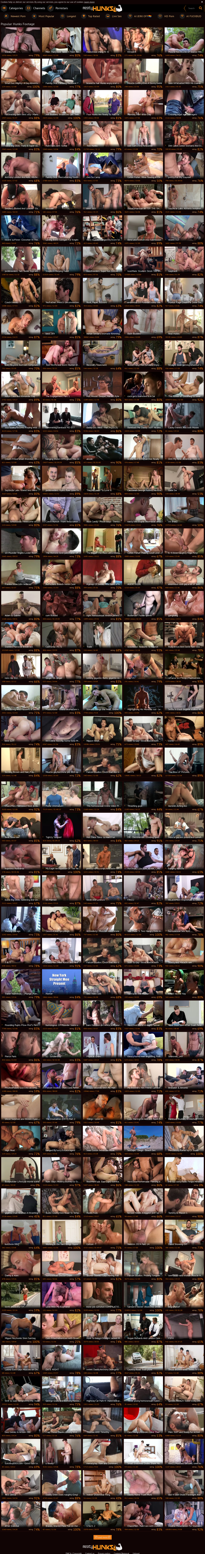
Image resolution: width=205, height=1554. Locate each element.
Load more (102, 1537)
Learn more (89, 2)
